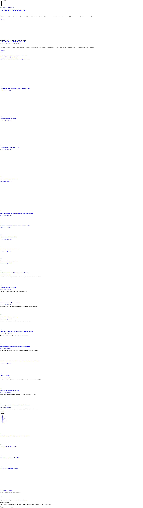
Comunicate (67, 16)
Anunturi (82, 16)
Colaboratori (92, 16)
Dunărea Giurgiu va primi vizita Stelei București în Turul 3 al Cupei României (15, 405)
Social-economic (46, 16)
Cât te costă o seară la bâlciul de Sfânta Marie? (9, 179)
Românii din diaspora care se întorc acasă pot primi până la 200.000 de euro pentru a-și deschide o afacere (20, 360)
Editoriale (28, 16)
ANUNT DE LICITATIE (5, 375)
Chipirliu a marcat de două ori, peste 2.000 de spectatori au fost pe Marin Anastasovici (16, 213)
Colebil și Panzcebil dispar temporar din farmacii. (9, 390)
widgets (44, 504)
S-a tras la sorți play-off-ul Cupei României (8, 118)
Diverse (3, 417)
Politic (34, 16)
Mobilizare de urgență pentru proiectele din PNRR (9, 147)
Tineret (57, 16)
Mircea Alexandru (3, 120)
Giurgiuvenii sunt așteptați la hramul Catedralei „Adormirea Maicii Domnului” (15, 346)
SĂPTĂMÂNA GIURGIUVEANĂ (13, 10)
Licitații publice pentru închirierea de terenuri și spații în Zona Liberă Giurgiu (15, 88)
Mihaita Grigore (3, 90)
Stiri (8, 16)
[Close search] (0, 506)
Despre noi (20, 16)
